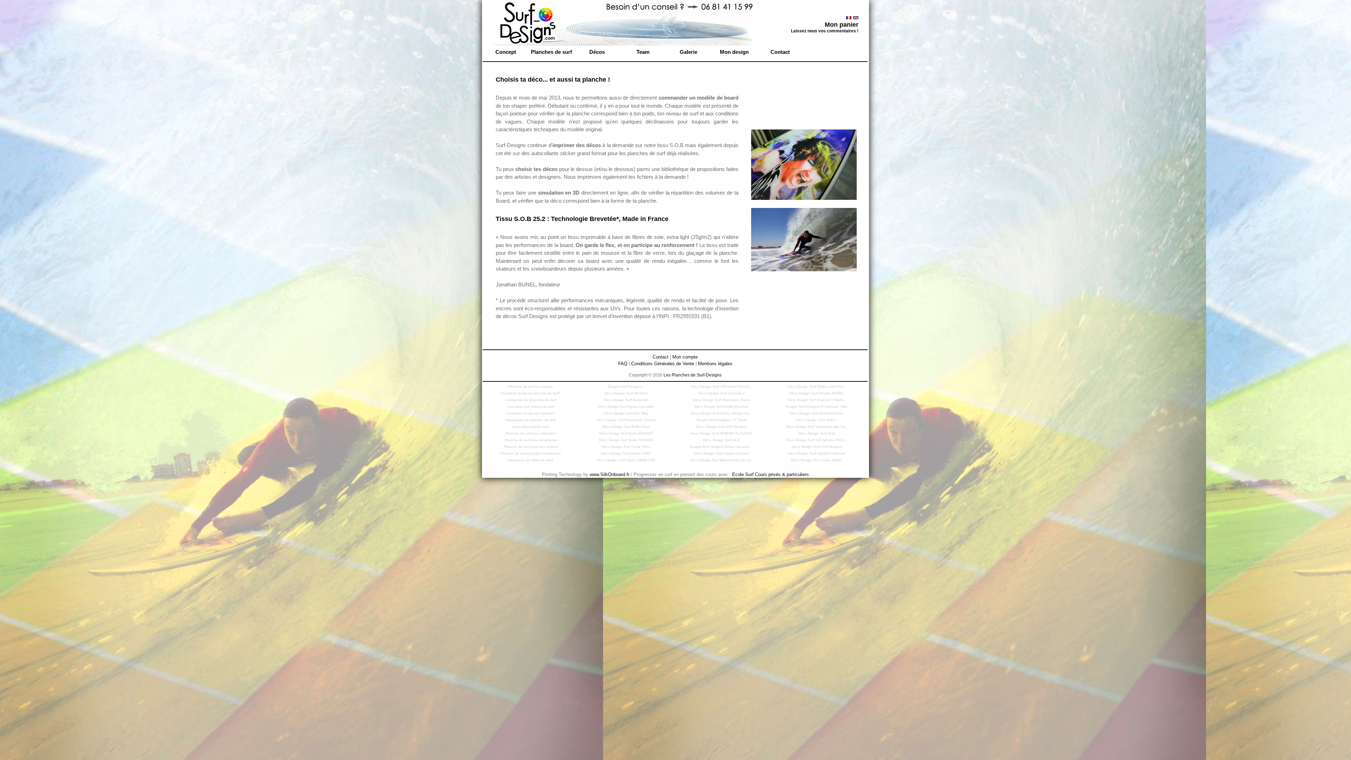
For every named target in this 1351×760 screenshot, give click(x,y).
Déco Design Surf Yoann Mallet (816, 460)
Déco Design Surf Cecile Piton (626, 447)
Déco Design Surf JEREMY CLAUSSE (721, 433)
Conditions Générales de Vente (662, 363)
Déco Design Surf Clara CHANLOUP (626, 460)
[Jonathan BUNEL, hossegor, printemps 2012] (803, 271)
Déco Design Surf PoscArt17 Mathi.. (816, 400)
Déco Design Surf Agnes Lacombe (626, 406)
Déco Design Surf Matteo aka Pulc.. (817, 386)
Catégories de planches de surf (530, 400)
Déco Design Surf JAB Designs (721, 427)
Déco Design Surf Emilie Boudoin (721, 406)
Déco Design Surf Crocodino (721, 393)
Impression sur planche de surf (531, 420)
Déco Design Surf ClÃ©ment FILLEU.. (721, 386)
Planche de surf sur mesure (530, 386)
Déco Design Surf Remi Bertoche (816, 413)
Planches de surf (551, 52)
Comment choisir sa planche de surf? (531, 393)
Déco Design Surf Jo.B (721, 440)
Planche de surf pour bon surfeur (531, 447)
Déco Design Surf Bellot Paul (625, 427)
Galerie (688, 52)
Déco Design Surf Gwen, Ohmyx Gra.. (721, 413)
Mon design (734, 52)
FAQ (622, 363)
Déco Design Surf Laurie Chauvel (721, 453)
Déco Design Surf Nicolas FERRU (816, 393)
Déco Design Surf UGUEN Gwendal (816, 453)
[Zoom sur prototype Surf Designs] (803, 200)
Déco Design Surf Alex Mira (626, 413)
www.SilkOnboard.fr (609, 474)
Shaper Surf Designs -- (626, 386)
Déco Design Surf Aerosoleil (625, 400)
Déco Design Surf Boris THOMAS (626, 440)
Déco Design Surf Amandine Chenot (626, 420)
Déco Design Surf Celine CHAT (626, 453)
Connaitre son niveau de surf (530, 406)
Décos (597, 52)
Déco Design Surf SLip (816, 433)
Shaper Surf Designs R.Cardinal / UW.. (817, 406)
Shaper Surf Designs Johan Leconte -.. (721, 447)
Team (642, 52)
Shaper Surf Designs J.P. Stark (721, 420)
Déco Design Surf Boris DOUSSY (626, 433)
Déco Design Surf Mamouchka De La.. (721, 460)
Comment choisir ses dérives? (531, 413)
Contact (780, 52)
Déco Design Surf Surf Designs (817, 447)
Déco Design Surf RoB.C (817, 420)
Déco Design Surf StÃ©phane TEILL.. (817, 440)
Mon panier (841, 24)
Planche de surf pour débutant (531, 433)
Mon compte (685, 357)
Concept (505, 52)
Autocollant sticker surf (530, 427)
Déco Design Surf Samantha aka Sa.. (816, 427)
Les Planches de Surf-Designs (693, 375)
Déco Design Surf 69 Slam (625, 393)
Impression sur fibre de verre (531, 460)
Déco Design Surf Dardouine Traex (721, 400)
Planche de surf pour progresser (531, 440)
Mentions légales (715, 363)
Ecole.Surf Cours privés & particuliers (770, 474)
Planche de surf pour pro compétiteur (530, 453)
